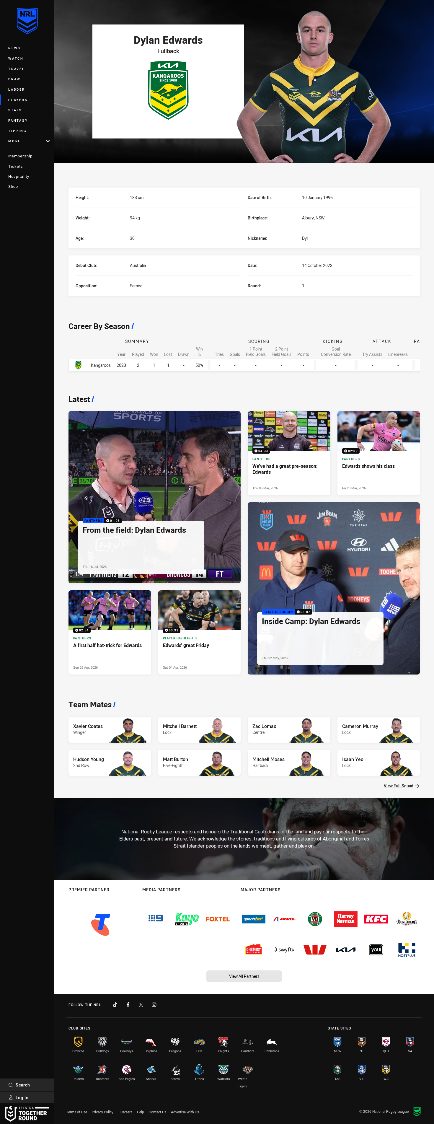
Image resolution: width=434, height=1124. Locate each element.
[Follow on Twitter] (141, 1004)
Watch (16, 58)
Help (140, 1112)
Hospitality (18, 176)
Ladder (16, 89)
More (14, 141)
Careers (126, 1112)
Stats (15, 110)
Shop (13, 186)
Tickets (15, 166)
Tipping (17, 130)
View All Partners (244, 976)
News (14, 48)
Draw (14, 79)
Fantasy (18, 120)
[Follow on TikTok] (115, 1004)
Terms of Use (76, 1112)
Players (17, 99)
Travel (16, 68)
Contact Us (157, 1112)
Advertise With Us (185, 1112)
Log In (22, 1097)
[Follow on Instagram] (154, 1004)
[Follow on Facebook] (128, 1004)
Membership (20, 156)
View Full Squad (398, 786)
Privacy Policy (102, 1112)
